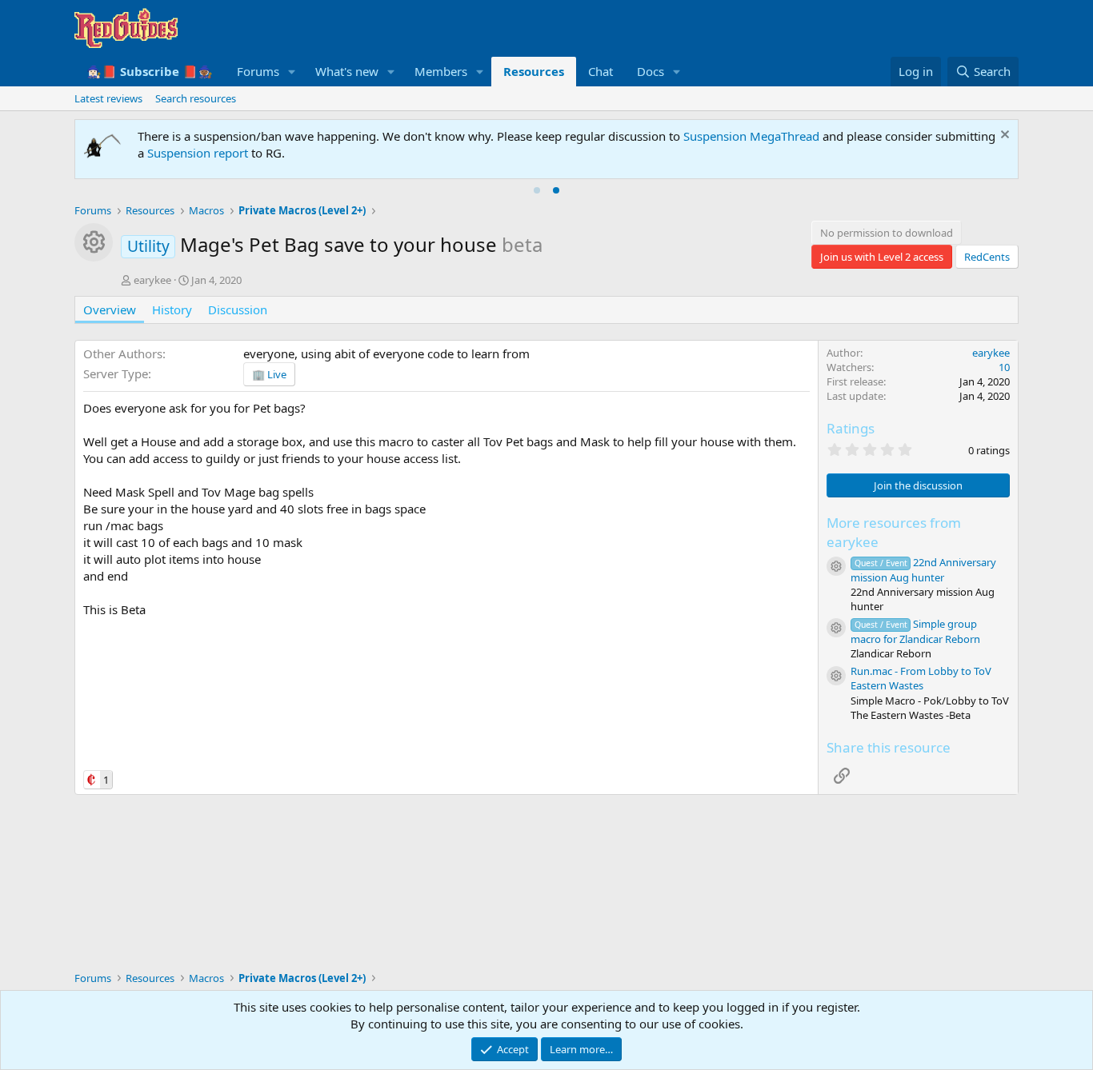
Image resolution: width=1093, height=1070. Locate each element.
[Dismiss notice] (1003, 136)
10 (1004, 367)
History (172, 309)
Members (440, 71)
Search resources (195, 98)
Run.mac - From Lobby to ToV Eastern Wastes (921, 678)
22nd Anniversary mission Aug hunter (923, 570)
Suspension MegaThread (751, 136)
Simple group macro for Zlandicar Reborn (915, 631)
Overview (109, 309)
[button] (292, 71)
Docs (650, 71)
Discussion (237, 309)
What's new (346, 71)
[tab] (536, 190)
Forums (258, 71)
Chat (600, 71)
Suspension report (197, 153)
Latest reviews (108, 98)
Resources (533, 71)
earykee (152, 280)
